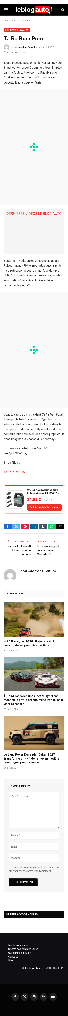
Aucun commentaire (17, 52)
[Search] (62, 10)
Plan (11, 960)
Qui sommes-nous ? (19, 952)
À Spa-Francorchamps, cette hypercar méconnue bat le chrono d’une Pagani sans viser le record (34, 700)
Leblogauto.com (34, 968)
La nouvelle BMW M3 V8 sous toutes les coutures (19, 550)
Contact (13, 956)
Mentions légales (18, 945)
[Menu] (6, 10)
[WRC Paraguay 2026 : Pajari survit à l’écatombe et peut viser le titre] (34, 619)
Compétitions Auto (17, 30)
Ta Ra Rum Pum (14, 472)
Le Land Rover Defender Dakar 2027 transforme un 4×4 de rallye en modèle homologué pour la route (31, 758)
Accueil (8, 20)
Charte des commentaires (23, 949)
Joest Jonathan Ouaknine (24, 47)
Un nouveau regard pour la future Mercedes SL (48, 550)
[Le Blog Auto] (34, 10)
